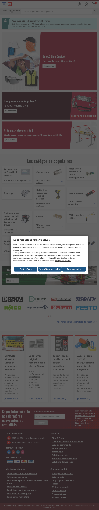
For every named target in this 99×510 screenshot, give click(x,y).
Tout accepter (74, 269)
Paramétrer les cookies (50, 269)
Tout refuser (26, 269)
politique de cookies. (63, 260)
